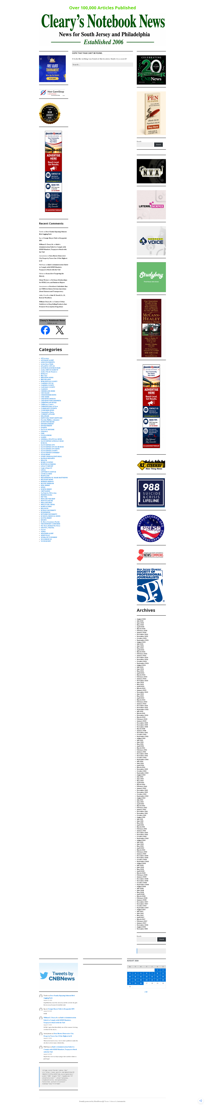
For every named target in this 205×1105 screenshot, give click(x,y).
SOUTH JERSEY (46, 518)
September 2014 (142, 759)
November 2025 (142, 636)
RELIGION (44, 508)
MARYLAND (45, 476)
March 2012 (141, 806)
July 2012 (140, 800)
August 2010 (141, 840)
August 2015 (141, 738)
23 (163, 980)
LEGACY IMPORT (47, 466)
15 (157, 977)
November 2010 (142, 835)
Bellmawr (44, 374)
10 (130, 977)
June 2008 (140, 890)
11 (135, 977)
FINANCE (44, 431)
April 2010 (140, 848)
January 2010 (141, 854)
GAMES (43, 437)
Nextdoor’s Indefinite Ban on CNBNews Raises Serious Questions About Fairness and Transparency (53, 289)
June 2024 (140, 669)
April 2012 (140, 804)
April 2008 (140, 894)
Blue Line (44, 376)
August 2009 (141, 863)
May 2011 (140, 823)
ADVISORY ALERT (47, 360)
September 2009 (143, 861)
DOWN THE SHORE (47, 422)
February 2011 (142, 829)
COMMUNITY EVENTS (49, 408)
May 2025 (140, 648)
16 (163, 977)
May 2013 (140, 781)
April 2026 (140, 627)
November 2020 (142, 715)
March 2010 (141, 850)
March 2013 (141, 784)
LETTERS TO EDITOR (48, 472)
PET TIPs (44, 497)
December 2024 (142, 657)
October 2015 (141, 734)
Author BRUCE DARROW (49, 370)
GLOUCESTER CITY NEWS (50, 449)
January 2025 (141, 656)
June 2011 (140, 821)
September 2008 (143, 885)
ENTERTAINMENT (47, 424)
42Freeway (45, 358)
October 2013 (141, 771)
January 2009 (141, 877)
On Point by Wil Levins (48, 493)
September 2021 (142, 709)
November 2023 (142, 681)
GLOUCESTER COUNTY (49, 451)
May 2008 (140, 892)
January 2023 (141, 690)
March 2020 (141, 717)
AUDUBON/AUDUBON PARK (50, 368)
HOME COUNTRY (47, 462)
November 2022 (142, 692)
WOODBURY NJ (46, 539)
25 (135, 983)
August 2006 (141, 927)
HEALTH (44, 460)
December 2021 (142, 706)
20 (147, 980)
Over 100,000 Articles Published (102, 8)
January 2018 (141, 731)
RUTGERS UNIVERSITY (49, 514)
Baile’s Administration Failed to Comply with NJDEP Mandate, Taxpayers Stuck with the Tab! (53, 267)
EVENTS (44, 428)
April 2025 (140, 650)
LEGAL (43, 470)
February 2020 (142, 719)
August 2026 (141, 619)
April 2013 (140, 783)
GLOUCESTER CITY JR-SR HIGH (52, 447)
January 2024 (141, 679)
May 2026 (140, 625)
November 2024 (142, 659)
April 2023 (140, 686)
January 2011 (141, 831)
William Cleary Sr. (45, 302)
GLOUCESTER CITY (48, 445)
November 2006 (142, 925)
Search (139, 141)
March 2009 (141, 873)
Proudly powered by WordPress (90, 1101)
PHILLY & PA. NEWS (48, 505)
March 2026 (141, 629)
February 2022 (142, 702)
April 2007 (140, 917)
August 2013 (141, 775)
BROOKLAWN (46, 379)
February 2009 (142, 875)
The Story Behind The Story (50, 526)
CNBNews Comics (47, 404)
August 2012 (141, 798)
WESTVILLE (45, 535)
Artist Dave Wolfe (47, 364)
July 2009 (140, 865)
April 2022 (140, 698)
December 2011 (142, 811)
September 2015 (142, 736)
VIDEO (43, 531)
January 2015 (141, 752)
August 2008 (141, 886)
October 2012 (141, 794)
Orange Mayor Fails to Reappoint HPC (61, 1009)
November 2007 (142, 904)
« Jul (145, 992)
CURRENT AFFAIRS (48, 414)
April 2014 (140, 765)
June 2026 (140, 623)
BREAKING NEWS (47, 378)
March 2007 (141, 919)
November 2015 (142, 733)
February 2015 (142, 750)
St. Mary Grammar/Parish (50, 522)
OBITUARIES (45, 491)
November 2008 (142, 881)
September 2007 (143, 908)
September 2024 (143, 663)
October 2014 (141, 758)
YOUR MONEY (46, 541)
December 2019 (142, 723)
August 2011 (141, 817)
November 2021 (142, 708)
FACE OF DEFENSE (47, 429)
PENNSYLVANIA (46, 495)
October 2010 (141, 836)
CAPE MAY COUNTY (48, 387)
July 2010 (140, 842)
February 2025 (142, 654)
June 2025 (140, 646)
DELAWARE (45, 416)
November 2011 (142, 813)
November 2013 (142, 769)
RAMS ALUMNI (46, 506)
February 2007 (142, 921)
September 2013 (142, 773)
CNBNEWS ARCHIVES (48, 403)
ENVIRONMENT (46, 426)
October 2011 (141, 815)
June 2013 (140, 779)
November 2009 (142, 858)
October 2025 (141, 638)
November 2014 (142, 756)
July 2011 (140, 819)
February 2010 (142, 852)
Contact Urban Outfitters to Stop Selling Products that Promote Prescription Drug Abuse (53, 304)
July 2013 (140, 777)
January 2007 (141, 923)
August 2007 (141, 910)
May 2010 (140, 846)
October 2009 (142, 860)
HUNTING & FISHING (48, 464)
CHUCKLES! (45, 393)
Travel (43, 530)
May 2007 (140, 915)
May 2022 (140, 696)
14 (152, 977)
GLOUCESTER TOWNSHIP (50, 453)
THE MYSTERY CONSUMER (50, 524)
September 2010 (143, 838)
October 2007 (142, 906)
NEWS (43, 487)
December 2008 (142, 879)
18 (135, 980)
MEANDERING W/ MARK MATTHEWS (54, 478)
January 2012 (141, 809)
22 (157, 980)
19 (141, 980)
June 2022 (140, 694)
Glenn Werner (44, 280)
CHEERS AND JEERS (48, 391)
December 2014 (142, 754)
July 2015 (140, 740)
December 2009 (142, 856)
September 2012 (142, 796)
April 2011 (140, 825)
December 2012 (142, 790)
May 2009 (140, 869)
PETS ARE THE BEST (48, 499)
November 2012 (142, 792)
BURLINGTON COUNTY (49, 381)
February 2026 (142, 631)
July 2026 (140, 621)
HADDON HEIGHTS (48, 458)
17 (130, 980)
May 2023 (140, 684)
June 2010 (140, 844)
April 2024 (140, 673)
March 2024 (141, 675)
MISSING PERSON (47, 481)
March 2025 (141, 652)
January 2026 (141, 632)
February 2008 (142, 898)
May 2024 (140, 671)
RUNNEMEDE (45, 512)
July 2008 (140, 888)
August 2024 (141, 665)
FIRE (42, 433)
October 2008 (142, 883)
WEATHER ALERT (47, 533)
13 (146, 977)
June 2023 (140, 683)
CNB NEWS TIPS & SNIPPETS (51, 401)
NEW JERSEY (45, 485)
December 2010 (142, 833)
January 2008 (141, 900)
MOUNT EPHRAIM (47, 483)
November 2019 (142, 725)
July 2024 (140, 667)
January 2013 (141, 788)
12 (141, 977)
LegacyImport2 (46, 468)
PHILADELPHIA (46, 503)
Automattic (121, 1101)
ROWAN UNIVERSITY (48, 510)
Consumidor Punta (47, 412)
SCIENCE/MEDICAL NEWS (50, 516)
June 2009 (140, 867)
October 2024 (142, 661)
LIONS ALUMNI (46, 474)
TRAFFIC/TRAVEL (47, 528)
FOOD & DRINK (46, 435)
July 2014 (140, 761)
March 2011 (141, 827)
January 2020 (141, 721)
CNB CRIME (45, 397)
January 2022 (141, 704)
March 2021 (141, 713)
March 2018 (141, 729)
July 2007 (140, 911)
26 (141, 983)
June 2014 (140, 763)
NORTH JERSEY (46, 489)
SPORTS (43, 520)
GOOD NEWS (45, 454)
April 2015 (140, 746)
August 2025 (141, 642)
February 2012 (142, 808)
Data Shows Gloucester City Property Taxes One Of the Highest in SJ (53, 258)
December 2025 (142, 634)
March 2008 (141, 896)
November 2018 (142, 727)
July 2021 (140, 711)
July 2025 (140, 644)
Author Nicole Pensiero (49, 372)
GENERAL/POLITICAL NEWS (51, 439)
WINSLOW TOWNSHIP (49, 537)
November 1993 (142, 929)
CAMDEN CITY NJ (47, 383)
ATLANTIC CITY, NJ (48, 366)
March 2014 (141, 767)
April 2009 (140, 871)
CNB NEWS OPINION (48, 399)
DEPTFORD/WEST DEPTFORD (51, 418)
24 (130, 983)
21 (152, 980)
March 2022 (141, 700)
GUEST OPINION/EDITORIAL (51, 456)
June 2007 (140, 913)
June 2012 (140, 802)
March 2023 (141, 688)
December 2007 (142, 902)
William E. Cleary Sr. (46, 244)
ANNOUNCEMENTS (48, 362)
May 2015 (140, 744)
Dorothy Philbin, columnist (50, 420)
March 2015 (141, 748)
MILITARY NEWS (47, 480)
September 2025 (143, 640)
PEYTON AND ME (47, 501)
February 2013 (142, 786)
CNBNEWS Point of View (49, 406)
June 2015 (140, 742)
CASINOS (44, 389)
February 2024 (142, 677)
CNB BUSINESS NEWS (48, 395)
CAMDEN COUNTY (47, 385)
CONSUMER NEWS (47, 410)
